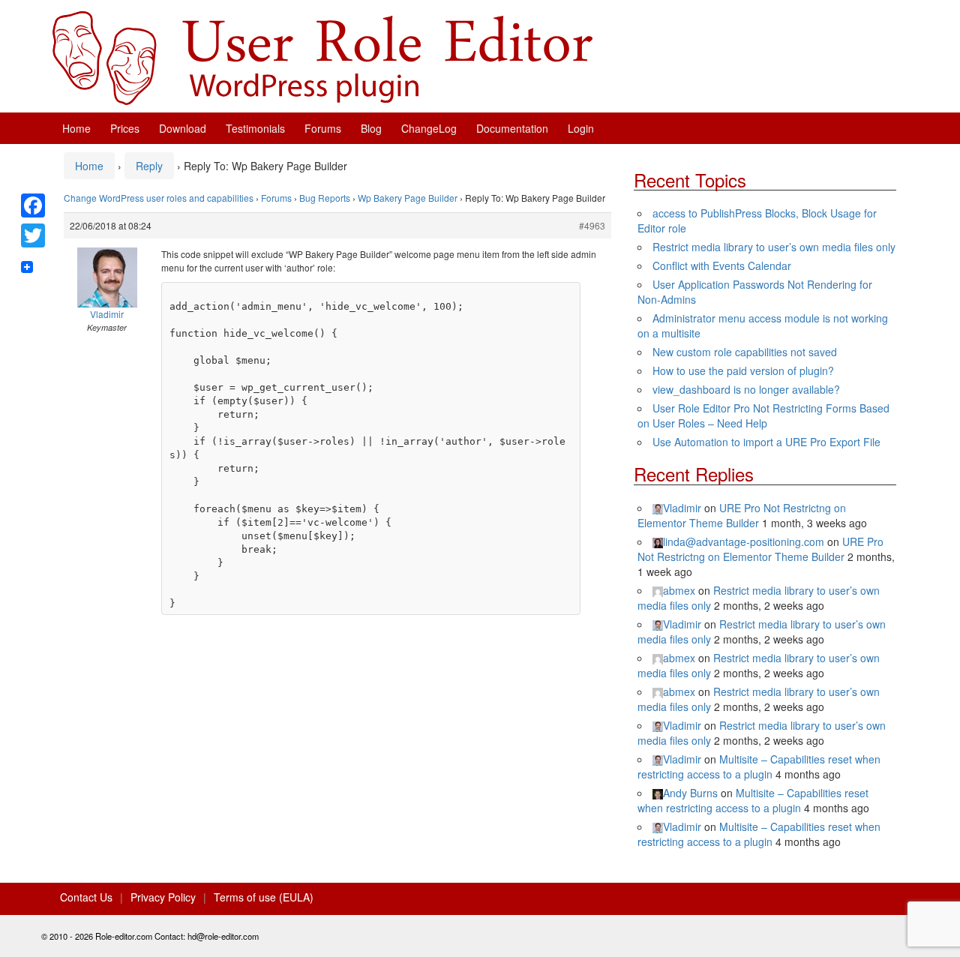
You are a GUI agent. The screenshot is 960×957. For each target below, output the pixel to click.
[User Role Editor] (322, 56)
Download (182, 128)
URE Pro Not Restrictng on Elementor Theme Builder (742, 515)
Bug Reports (324, 197)
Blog (371, 128)
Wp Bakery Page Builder (408, 197)
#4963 (592, 225)
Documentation (512, 128)
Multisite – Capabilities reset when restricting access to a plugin (759, 767)
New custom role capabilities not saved (744, 351)
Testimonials (255, 128)
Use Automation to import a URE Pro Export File (766, 441)
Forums (322, 128)
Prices (125, 128)
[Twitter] (33, 235)
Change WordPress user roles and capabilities (159, 197)
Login (581, 128)
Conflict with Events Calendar (721, 265)
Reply (149, 165)
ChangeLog (429, 128)
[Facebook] (33, 205)
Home (76, 128)
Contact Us (86, 897)
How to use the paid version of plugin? (743, 370)
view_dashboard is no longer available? (746, 389)
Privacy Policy (163, 897)
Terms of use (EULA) (264, 897)
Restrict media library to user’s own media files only (774, 246)
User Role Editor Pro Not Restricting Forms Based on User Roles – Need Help (764, 415)
